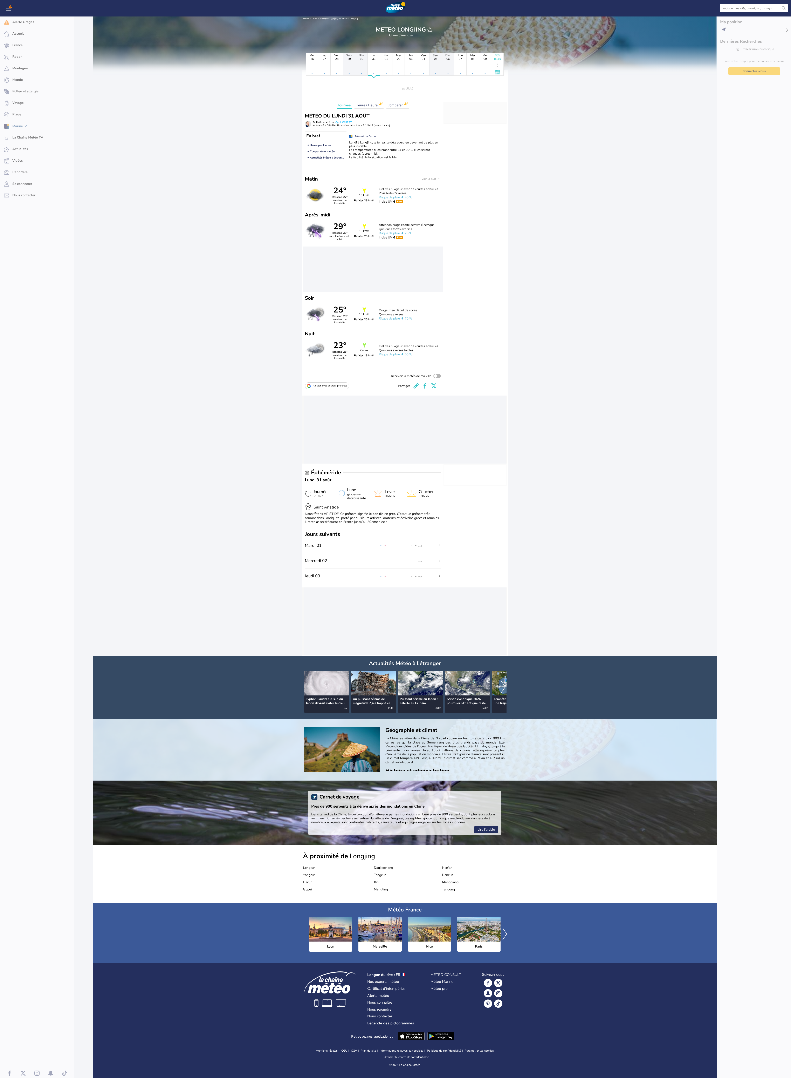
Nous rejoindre (379, 1009)
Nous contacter (379, 1016)
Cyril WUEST (343, 122)
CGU (344, 1051)
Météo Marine (442, 981)
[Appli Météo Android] (440, 1036)
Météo (306, 18)
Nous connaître (379, 1002)
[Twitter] (498, 983)
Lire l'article (486, 829)
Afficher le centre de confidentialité (406, 1057)
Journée (344, 105)
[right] (503, 687)
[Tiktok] (498, 1003)
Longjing (354, 18)
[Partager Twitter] (433, 386)
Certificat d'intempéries (386, 988)
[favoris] (430, 30)
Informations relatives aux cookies (401, 1051)
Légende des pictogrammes (390, 1023)
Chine (314, 18)
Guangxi (324, 18)
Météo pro (439, 988)
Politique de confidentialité (444, 1051)
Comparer (395, 105)
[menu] (9, 8)
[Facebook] (488, 983)
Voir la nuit (429, 179)
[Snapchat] (488, 993)
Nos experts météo (383, 981)
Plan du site (368, 1051)
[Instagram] (498, 993)
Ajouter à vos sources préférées (330, 385)
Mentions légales (327, 1051)
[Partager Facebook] (425, 386)
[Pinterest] (488, 1003)
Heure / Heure (367, 105)
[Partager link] (416, 386)
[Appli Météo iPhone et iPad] (411, 1036)
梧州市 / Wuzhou (339, 18)
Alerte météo (378, 995)
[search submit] (784, 8)
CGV (354, 1051)
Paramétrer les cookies (479, 1050)
